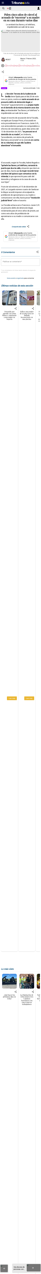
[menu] (3, 3)
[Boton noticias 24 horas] (9, 8)
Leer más (12, 698)
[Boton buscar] (3, 8)
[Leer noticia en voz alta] (2, 66)
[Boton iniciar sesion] (38, 8)
